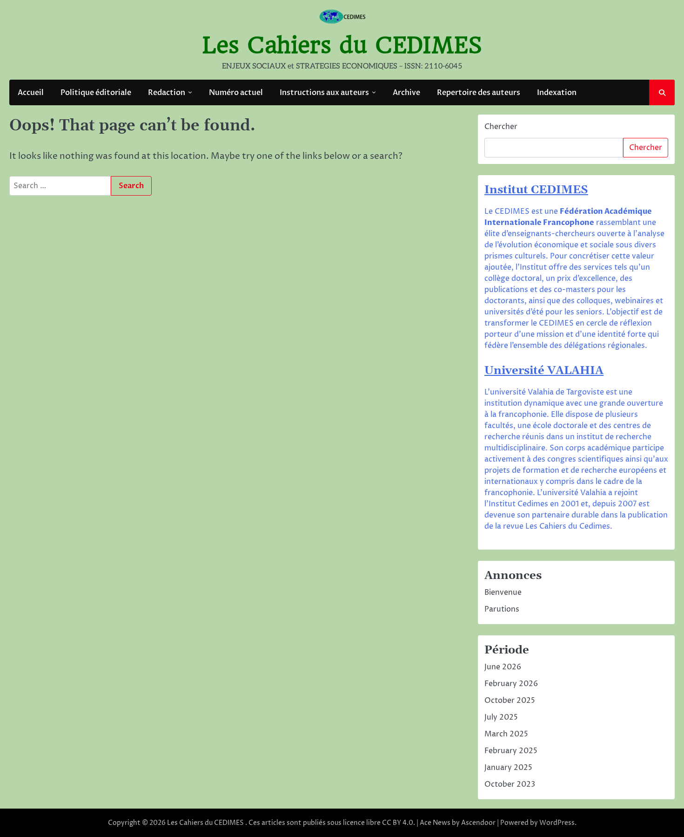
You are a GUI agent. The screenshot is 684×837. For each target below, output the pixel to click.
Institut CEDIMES (536, 190)
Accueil (31, 93)
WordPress (557, 822)
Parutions (501, 609)
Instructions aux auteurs (324, 93)
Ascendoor (478, 822)
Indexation (557, 93)
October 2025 (509, 700)
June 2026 (502, 667)
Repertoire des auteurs (478, 93)
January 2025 (508, 767)
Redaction (166, 93)
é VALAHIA (571, 371)
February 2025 (510, 751)
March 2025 (506, 734)
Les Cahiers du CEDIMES (342, 45)
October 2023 (509, 784)
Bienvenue (503, 592)
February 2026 (511, 684)
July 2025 (501, 717)
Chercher (500, 127)
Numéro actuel (236, 93)
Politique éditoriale (95, 93)
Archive (406, 93)
